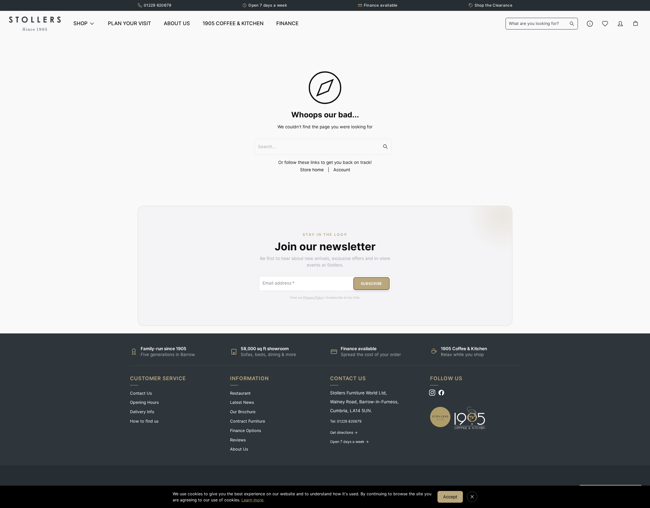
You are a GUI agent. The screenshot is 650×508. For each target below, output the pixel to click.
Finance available (381, 5)
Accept (450, 496)
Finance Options (245, 430)
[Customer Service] (590, 23)
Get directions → (344, 432)
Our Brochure (242, 411)
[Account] (620, 23)
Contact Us (141, 393)
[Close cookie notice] (472, 496)
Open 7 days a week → (349, 441)
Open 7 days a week (267, 5)
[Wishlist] (605, 23)
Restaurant (240, 393)
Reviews (238, 439)
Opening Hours (144, 402)
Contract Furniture (247, 421)
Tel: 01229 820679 (346, 421)
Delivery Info (142, 411)
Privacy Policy (313, 297)
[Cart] (635, 23)
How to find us (144, 421)
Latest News (242, 402)
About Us (239, 449)
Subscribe (371, 283)
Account (341, 169)
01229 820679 (158, 5)
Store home (312, 169)
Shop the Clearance (493, 5)
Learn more (252, 499)
